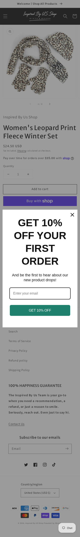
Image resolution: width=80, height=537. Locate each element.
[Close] (72, 215)
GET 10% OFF (40, 310)
